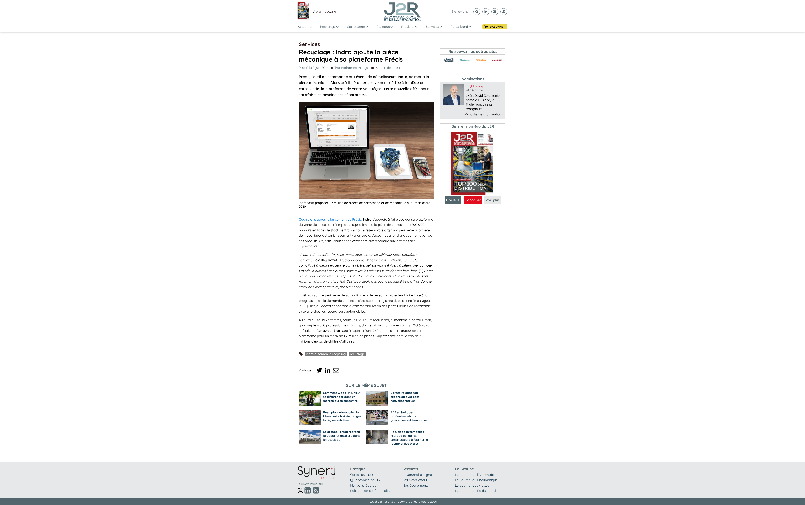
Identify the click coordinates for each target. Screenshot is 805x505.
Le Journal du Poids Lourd (475, 490)
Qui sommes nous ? (365, 480)
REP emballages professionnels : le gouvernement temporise (409, 416)
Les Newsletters (414, 480)
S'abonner (473, 200)
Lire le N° (453, 200)
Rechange (328, 26)
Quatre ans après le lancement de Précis (330, 219)
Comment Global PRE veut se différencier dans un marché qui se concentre (342, 397)
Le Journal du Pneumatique (476, 480)
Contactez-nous (362, 475)
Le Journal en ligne (417, 475)
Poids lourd (459, 26)
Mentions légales (363, 485)
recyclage (357, 354)
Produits (407, 26)
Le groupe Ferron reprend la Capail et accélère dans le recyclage (341, 436)
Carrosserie (356, 26)
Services (432, 26)
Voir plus (493, 200)
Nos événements (415, 485)
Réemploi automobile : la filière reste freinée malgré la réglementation (342, 416)
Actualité (305, 26)
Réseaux (383, 26)
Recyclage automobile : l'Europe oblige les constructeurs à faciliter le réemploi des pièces (409, 438)
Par (352, 68)
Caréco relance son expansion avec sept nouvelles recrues (405, 397)
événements (460, 11)
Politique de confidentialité (370, 490)
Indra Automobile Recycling (326, 354)
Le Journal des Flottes (472, 485)
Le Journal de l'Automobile (475, 475)
